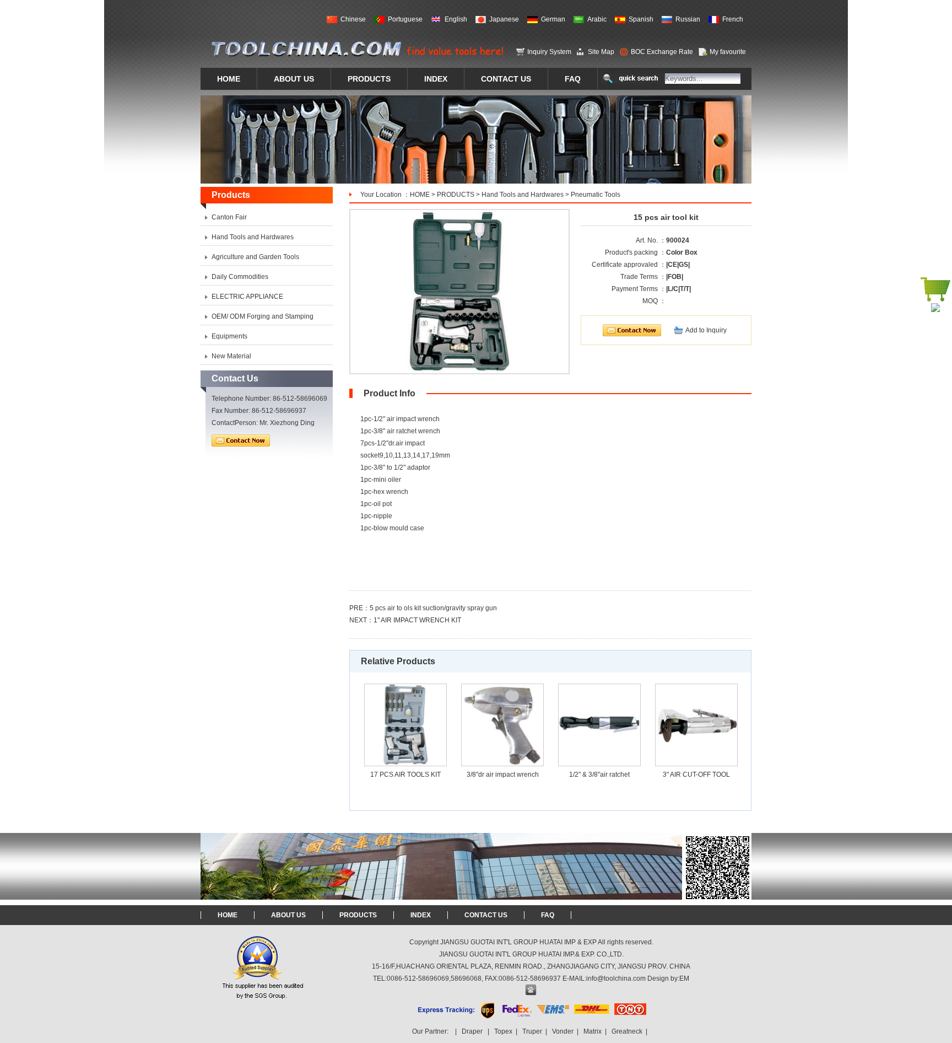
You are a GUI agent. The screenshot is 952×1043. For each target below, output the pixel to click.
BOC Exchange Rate (662, 52)
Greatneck (627, 1031)
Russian (687, 19)
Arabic (597, 19)
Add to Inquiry (706, 330)
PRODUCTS (455, 194)
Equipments (229, 336)
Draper (472, 1031)
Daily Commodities (240, 277)
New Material (231, 356)
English (456, 19)
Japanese (504, 19)
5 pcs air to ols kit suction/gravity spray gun (433, 608)
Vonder (563, 1031)
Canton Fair (229, 217)
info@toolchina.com (616, 978)
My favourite (728, 52)
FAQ (547, 915)
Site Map (601, 52)
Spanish (641, 19)
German (553, 19)
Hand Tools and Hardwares (523, 194)
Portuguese (405, 19)
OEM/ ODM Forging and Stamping (262, 316)
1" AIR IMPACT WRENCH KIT (417, 620)
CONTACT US (485, 915)
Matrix (592, 1031)
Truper (532, 1031)
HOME (420, 194)
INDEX (420, 915)
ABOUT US (288, 915)
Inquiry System (549, 52)
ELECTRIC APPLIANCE (247, 296)
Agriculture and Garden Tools (255, 257)
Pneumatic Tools (595, 194)
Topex (503, 1031)
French (732, 19)
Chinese (353, 19)
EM (684, 978)
